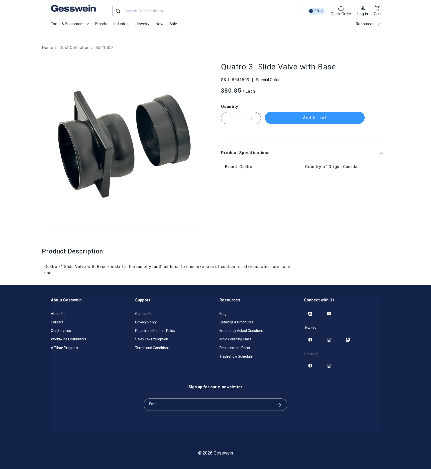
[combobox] (207, 11)
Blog (222, 314)
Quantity (229, 106)
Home (47, 47)
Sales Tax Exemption (151, 339)
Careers (57, 322)
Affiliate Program (64, 348)
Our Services (61, 331)
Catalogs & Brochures (236, 322)
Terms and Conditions (152, 348)
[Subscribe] (278, 404)
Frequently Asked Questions (241, 331)
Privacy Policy (146, 322)
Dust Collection (74, 47)
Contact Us (143, 314)
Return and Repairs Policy (155, 331)
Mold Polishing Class (235, 339)
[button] (70, 24)
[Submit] (118, 11)
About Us (58, 314)
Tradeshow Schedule (236, 356)
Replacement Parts (234, 348)
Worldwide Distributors (68, 339)
